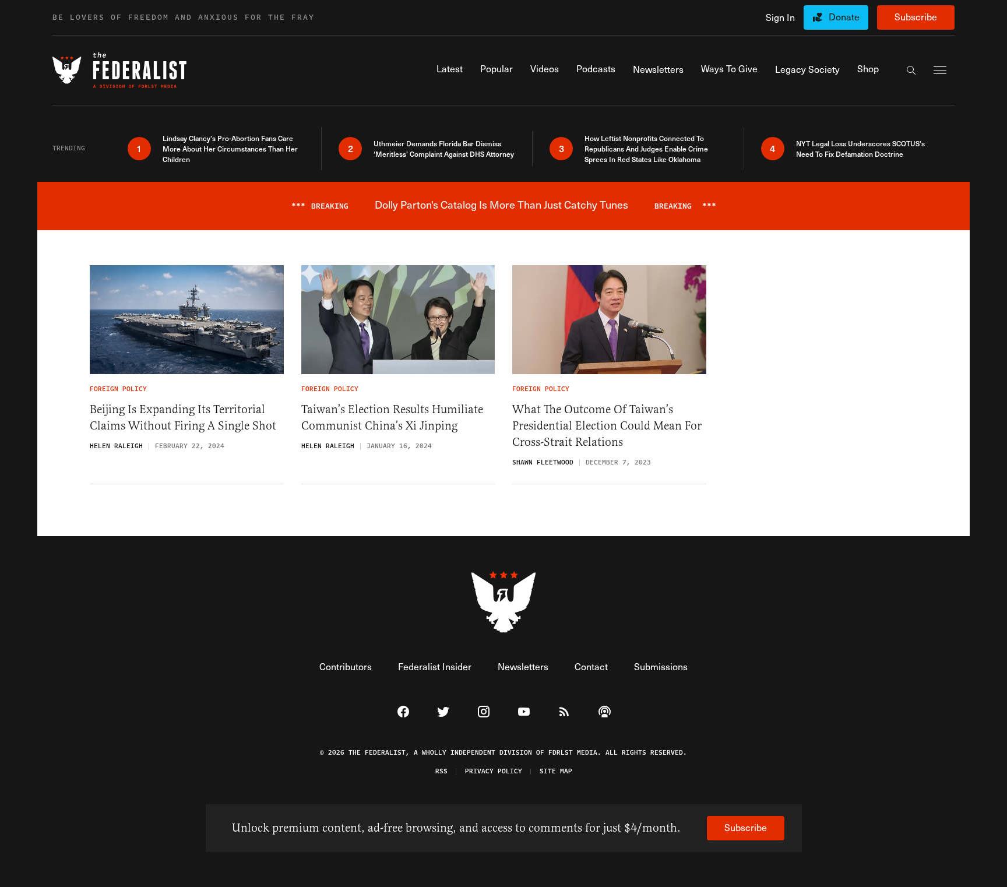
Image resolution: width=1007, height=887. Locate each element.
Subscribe (916, 16)
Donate (844, 16)
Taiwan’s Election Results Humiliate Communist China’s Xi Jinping (392, 417)
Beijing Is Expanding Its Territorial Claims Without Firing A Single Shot (183, 417)
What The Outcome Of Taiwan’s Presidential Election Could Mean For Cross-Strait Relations (607, 425)
